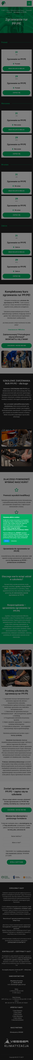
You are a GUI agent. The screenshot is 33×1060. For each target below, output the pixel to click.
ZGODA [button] (6, 541)
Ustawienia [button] (14, 541)
